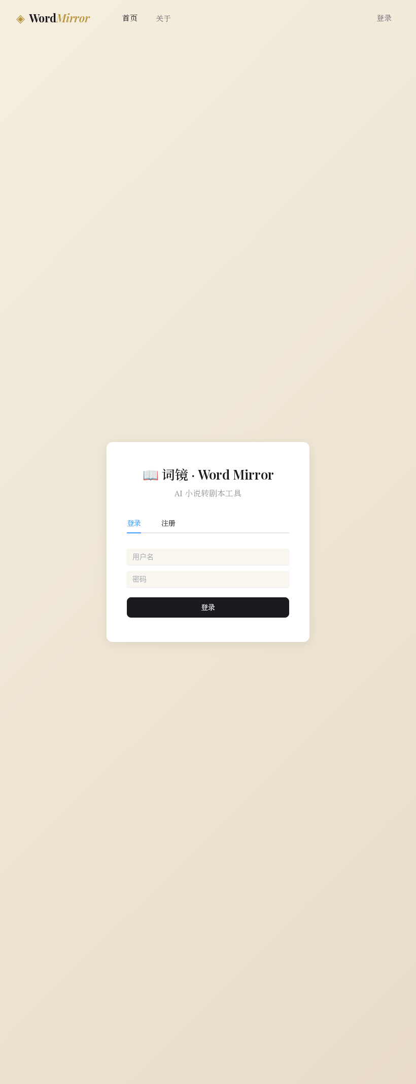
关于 (163, 18)
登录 (384, 18)
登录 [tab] (134, 523)
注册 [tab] (168, 523)
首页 (129, 18)
